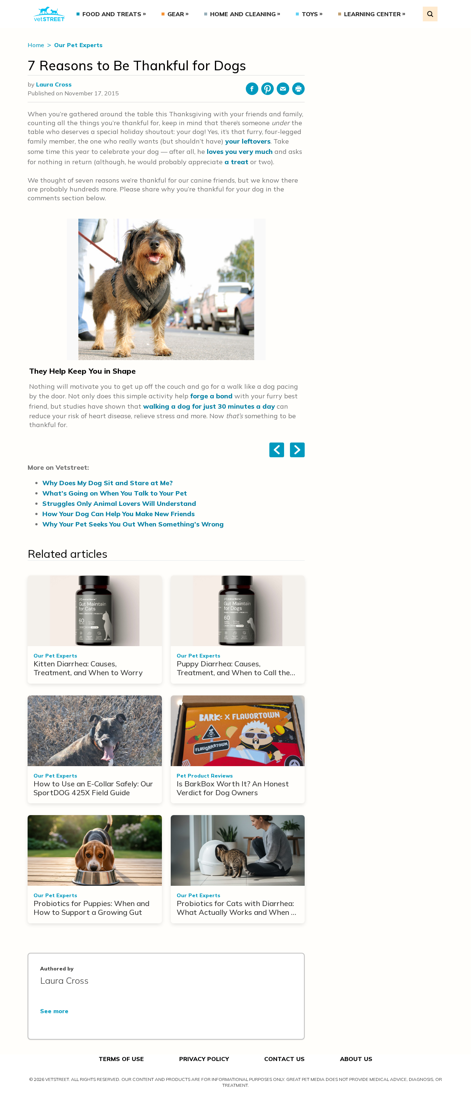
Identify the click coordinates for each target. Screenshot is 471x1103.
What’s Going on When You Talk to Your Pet (114, 493)
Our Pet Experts (78, 45)
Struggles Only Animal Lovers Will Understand (119, 503)
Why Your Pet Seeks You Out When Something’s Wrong (133, 524)
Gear (175, 14)
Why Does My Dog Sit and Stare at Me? (107, 483)
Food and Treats (111, 14)
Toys (310, 14)
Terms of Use (121, 1059)
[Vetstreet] (49, 14)
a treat (236, 162)
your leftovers (247, 141)
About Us (356, 1059)
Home (37, 45)
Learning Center (372, 14)
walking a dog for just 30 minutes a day (209, 406)
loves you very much (240, 151)
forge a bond (211, 396)
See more (54, 1011)
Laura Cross (54, 84)
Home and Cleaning (243, 14)
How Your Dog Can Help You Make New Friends (118, 514)
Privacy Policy (204, 1059)
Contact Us (284, 1059)
